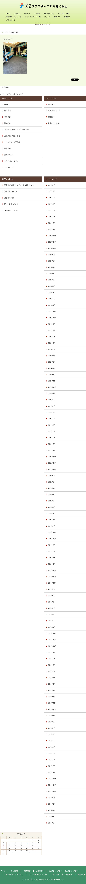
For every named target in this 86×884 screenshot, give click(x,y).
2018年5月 (51, 671)
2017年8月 (51, 728)
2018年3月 (51, 684)
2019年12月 (52, 570)
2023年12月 (52, 381)
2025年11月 (52, 242)
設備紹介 (37, 14)
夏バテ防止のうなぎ (11, 204)
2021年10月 (52, 520)
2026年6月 (51, 198)
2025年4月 (51, 286)
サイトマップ (9, 167)
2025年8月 (51, 261)
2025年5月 (51, 280)
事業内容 (27, 14)
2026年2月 (51, 223)
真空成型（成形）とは (13, 17)
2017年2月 (51, 766)
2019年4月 (51, 615)
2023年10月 (52, 394)
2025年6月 (51, 274)
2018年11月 (52, 640)
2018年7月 (51, 659)
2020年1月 (51, 564)
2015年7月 (51, 810)
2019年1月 (51, 627)
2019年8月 (51, 589)
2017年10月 (52, 716)
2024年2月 (51, 368)
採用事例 (57, 17)
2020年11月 (52, 539)
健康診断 (5, 87)
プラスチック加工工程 (33, 17)
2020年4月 (51, 558)
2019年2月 (51, 621)
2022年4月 (51, 507)
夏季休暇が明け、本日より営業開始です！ (19, 185)
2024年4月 (51, 356)
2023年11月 (52, 387)
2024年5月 (51, 349)
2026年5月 (51, 204)
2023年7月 (51, 412)
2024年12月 (52, 311)
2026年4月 (51, 210)
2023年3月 (51, 438)
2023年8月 (51, 406)
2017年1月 (51, 772)
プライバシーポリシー (12, 161)
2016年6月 (51, 804)
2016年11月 (52, 785)
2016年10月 (52, 791)
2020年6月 (51, 545)
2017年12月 (52, 703)
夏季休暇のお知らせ (11, 210)
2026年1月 (51, 229)
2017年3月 (51, 760)
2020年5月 (51, 551)
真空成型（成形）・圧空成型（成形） (57, 14)
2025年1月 (51, 305)
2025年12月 (52, 236)
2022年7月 (51, 488)
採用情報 (67, 17)
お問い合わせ (10, 20)
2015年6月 (51, 817)
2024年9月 (51, 324)
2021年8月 (51, 526)
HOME (8, 14)
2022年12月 (52, 457)
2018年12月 (52, 633)
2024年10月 (52, 318)
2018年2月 (51, 690)
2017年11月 (52, 709)
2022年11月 (52, 463)
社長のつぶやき (53, 123)
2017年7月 (51, 735)
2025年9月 (51, 255)
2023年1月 (51, 450)
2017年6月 (51, 741)
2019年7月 (51, 596)
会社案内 (17, 14)
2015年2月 (51, 823)
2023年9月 (51, 400)
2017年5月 (51, 747)
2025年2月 (51, 299)
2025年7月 (51, 267)
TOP (2, 32)
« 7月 (2, 833)
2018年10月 (52, 646)
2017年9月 (51, 722)
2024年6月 (51, 343)
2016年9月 (51, 798)
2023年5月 (51, 425)
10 (3, 845)
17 (3, 848)
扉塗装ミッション (10, 191)
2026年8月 (51, 185)
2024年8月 (51, 330)
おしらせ (47, 17)
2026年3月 (51, 217)
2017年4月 (51, 753)
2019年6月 (51, 602)
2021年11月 (52, 514)
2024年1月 (51, 375)
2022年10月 (52, 469)
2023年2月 (51, 444)
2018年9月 (51, 652)
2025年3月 (51, 293)
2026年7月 (51, 191)
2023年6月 (51, 419)
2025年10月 (52, 248)
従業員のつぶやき (54, 111)
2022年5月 (51, 501)
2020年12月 (52, 532)
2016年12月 (52, 779)
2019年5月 (51, 608)
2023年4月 (51, 431)
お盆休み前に (9, 198)
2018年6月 (51, 665)
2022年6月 (51, 495)
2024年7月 (51, 337)
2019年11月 (52, 577)
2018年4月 (51, 678)
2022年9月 (51, 476)
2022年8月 (51, 482)
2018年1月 (51, 697)
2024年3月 (51, 362)
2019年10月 (52, 583)
